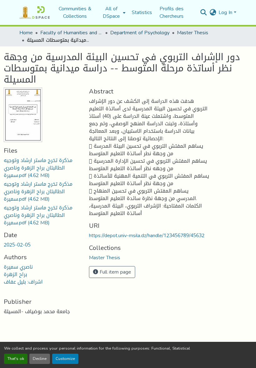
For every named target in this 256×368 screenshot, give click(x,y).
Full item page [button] (114, 272)
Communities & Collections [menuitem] (75, 12)
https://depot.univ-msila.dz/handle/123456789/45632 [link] (146, 235)
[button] (34, 12)
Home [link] (26, 32)
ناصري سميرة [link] (18, 267)
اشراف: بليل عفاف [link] (23, 282)
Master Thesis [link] (192, 32)
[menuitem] (113, 12)
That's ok (15, 358)
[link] (42, 168)
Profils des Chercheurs (172, 12)
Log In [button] (226, 12)
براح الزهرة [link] (15, 274)
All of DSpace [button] (111, 12)
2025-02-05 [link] (17, 245)
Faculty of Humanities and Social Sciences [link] (71, 32)
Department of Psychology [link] (140, 32)
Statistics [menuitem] (142, 12)
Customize (65, 358)
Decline (40, 358)
